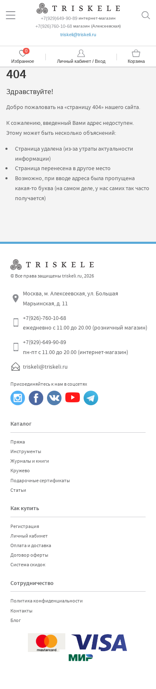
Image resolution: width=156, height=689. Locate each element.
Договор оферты (29, 555)
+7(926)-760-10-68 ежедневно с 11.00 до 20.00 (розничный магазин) (85, 323)
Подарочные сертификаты (40, 480)
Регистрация (24, 526)
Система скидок (27, 564)
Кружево (20, 470)
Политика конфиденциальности (46, 600)
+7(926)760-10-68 (53, 26)
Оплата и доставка (30, 545)
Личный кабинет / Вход (81, 61)
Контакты (21, 610)
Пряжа (17, 442)
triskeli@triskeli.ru (78, 34)
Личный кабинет (29, 536)
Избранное (22, 61)
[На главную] (78, 7)
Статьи (18, 490)
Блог (15, 620)
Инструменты (25, 451)
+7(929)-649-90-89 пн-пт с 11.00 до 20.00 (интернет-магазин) (75, 347)
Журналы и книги (29, 461)
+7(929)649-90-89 (59, 18)
